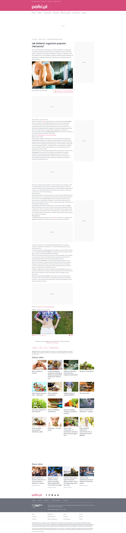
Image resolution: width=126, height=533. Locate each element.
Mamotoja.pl (50, 514)
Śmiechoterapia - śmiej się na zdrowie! (47, 135)
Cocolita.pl (34, 519)
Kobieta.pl (65, 516)
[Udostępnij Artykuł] (71, 91)
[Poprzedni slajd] (32, 471)
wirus (41, 347)
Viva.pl (80, 514)
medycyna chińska (54, 347)
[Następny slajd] (94, 471)
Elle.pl (33, 514)
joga (44, 121)
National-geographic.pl (52, 519)
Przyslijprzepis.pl (67, 519)
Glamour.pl (34, 516)
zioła (55, 217)
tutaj (43, 531)
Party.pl (65, 514)
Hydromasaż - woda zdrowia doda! (46, 306)
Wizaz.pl (81, 516)
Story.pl (80, 519)
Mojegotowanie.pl (51, 516)
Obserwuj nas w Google (62, 91)
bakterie (35, 347)
